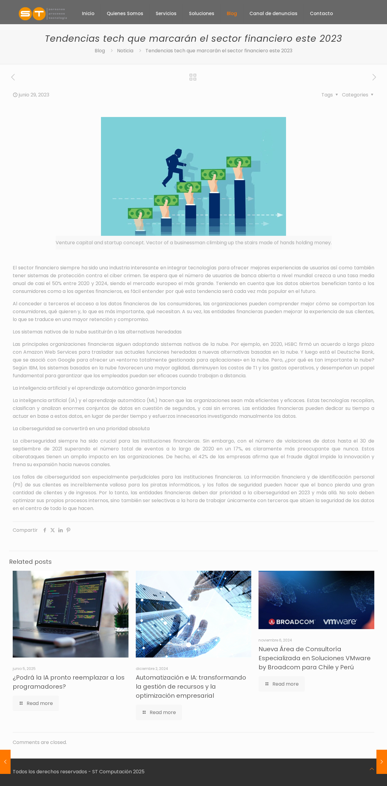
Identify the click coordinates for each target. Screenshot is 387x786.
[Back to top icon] (371, 769)
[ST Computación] (43, 13)
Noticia (125, 50)
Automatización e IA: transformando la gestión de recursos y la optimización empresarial (191, 686)
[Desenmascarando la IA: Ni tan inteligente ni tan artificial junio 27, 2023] (5, 762)
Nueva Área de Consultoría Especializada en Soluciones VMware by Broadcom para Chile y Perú (315, 658)
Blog (100, 50)
